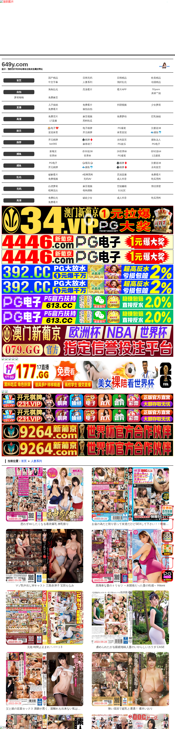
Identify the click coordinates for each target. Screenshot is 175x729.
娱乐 (19, 130)
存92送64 (156, 151)
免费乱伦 (53, 197)
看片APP (121, 89)
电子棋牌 (87, 128)
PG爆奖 (122, 128)
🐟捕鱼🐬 (156, 132)
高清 (19, 119)
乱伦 (19, 177)
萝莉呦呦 (19, 97)
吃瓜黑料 (156, 178)
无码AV (87, 178)
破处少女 (87, 197)
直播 (19, 107)
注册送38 (156, 128)
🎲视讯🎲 (87, 163)
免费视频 (53, 178)
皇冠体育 (53, 132)
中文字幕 (53, 82)
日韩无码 (87, 77)
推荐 (19, 142)
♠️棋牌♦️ (87, 139)
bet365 (53, 143)
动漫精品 (156, 82)
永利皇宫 (122, 139)
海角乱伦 (53, 89)
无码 (19, 188)
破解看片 (53, 174)
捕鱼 (19, 154)
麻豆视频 (87, 116)
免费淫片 (53, 116)
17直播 (53, 120)
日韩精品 (122, 77)
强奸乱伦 (122, 82)
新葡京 (53, 151)
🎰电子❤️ (53, 128)
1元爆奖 (156, 155)
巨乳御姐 (156, 116)
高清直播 (122, 174)
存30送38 (87, 151)
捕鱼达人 (156, 139)
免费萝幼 (122, 116)
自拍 (19, 92)
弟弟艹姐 (156, 93)
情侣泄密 (156, 186)
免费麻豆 (53, 97)
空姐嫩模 (122, 186)
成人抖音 (122, 178)
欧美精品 (156, 77)
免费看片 (87, 104)
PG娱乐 (122, 144)
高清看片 (87, 89)
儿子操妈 (53, 104)
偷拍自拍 (87, 109)
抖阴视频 (122, 104)
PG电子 (156, 144)
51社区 (122, 190)
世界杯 (53, 155)
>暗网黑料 (87, 174)
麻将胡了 (87, 144)
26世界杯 (122, 151)
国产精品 (53, 77)
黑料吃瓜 (87, 120)
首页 (19, 80)
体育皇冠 (122, 132)
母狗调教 (87, 190)
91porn (156, 89)
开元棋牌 (87, 132)
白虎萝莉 (53, 186)
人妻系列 (87, 82)
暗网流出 (53, 190)
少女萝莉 (156, 104)
